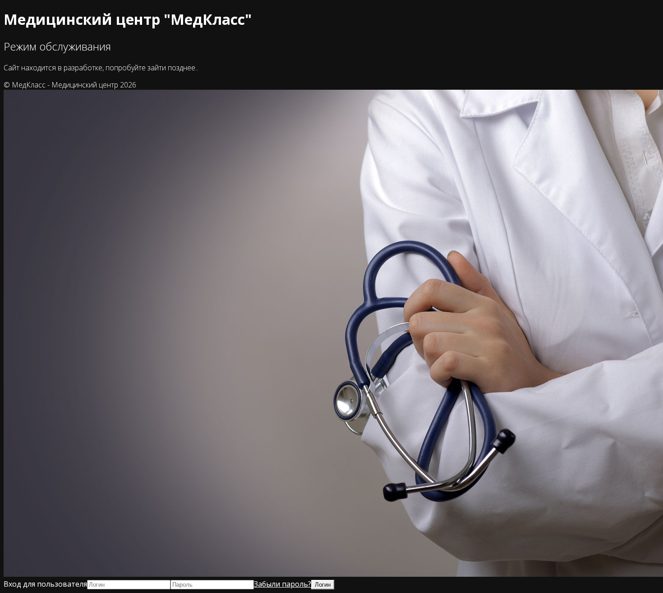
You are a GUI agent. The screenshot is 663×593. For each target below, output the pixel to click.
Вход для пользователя (45, 584)
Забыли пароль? (282, 584)
